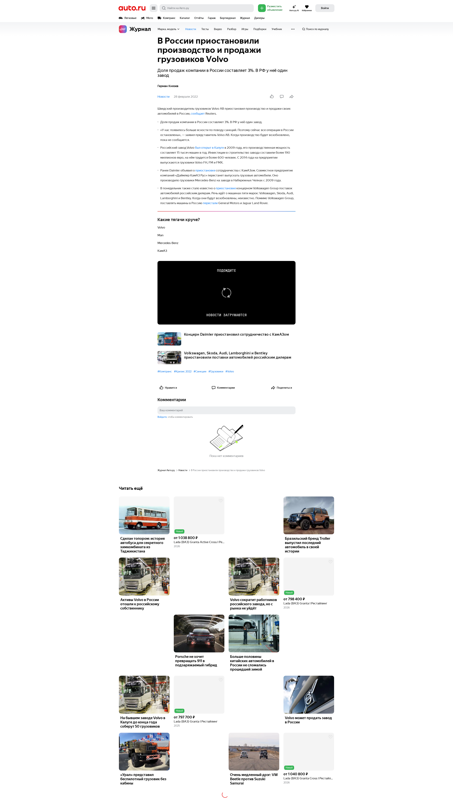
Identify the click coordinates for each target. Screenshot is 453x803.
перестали (210, 203)
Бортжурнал (228, 18)
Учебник (277, 29)
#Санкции (200, 371)
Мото (149, 18)
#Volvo (229, 371)
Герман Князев (167, 86)
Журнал (245, 18)
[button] (199, 515)
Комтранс (169, 18)
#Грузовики (215, 371)
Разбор (231, 29)
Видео (218, 29)
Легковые (130, 18)
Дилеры (259, 18)
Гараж (212, 18)
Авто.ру (132, 8)
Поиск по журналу (317, 29)
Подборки (259, 29)
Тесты (205, 29)
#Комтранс (164, 371)
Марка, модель (167, 29)
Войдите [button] (162, 417)
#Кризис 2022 (182, 371)
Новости (190, 29)
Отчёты (199, 18)
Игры (245, 29)
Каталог (185, 18)
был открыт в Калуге (209, 147)
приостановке (226, 188)
